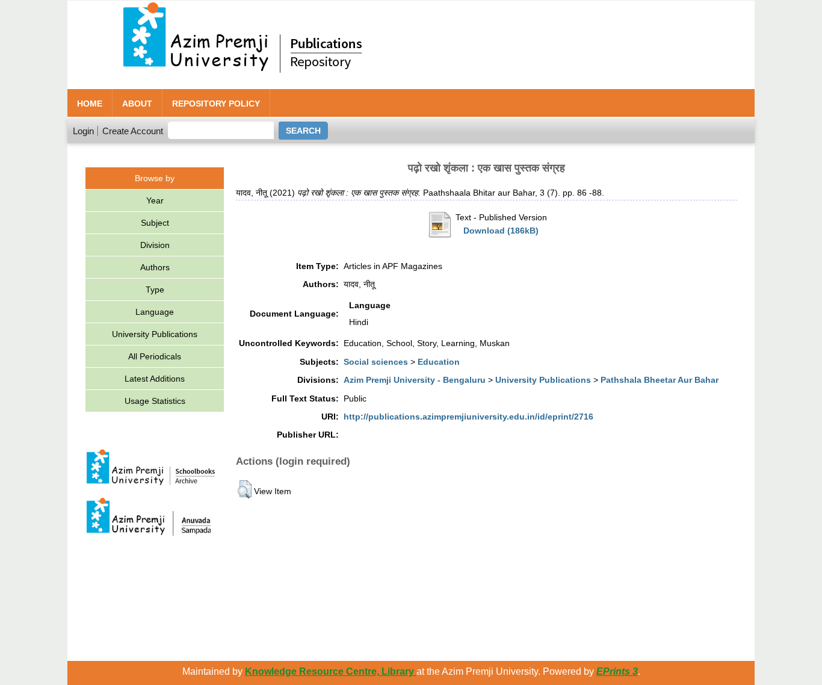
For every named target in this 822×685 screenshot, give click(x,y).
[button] (245, 489)
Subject (155, 223)
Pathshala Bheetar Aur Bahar (659, 380)
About (137, 103)
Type (155, 289)
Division (155, 245)
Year (155, 200)
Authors (155, 267)
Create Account (132, 131)
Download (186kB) (501, 230)
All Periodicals (154, 356)
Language (154, 312)
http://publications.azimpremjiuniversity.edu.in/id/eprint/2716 (468, 416)
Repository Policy (216, 103)
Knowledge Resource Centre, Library (330, 671)
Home (89, 103)
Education (439, 362)
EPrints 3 (617, 671)
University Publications (154, 334)
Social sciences (376, 362)
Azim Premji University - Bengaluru (415, 380)
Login (83, 131)
